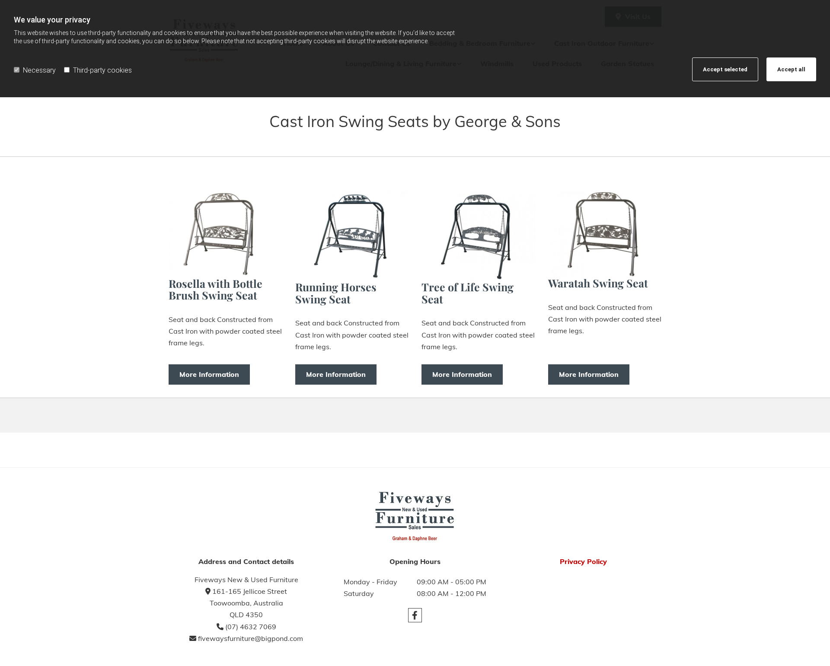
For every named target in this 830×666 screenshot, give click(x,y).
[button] (209, 374)
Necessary (39, 70)
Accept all (791, 69)
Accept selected (725, 69)
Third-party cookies (102, 70)
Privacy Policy (583, 561)
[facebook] (415, 615)
